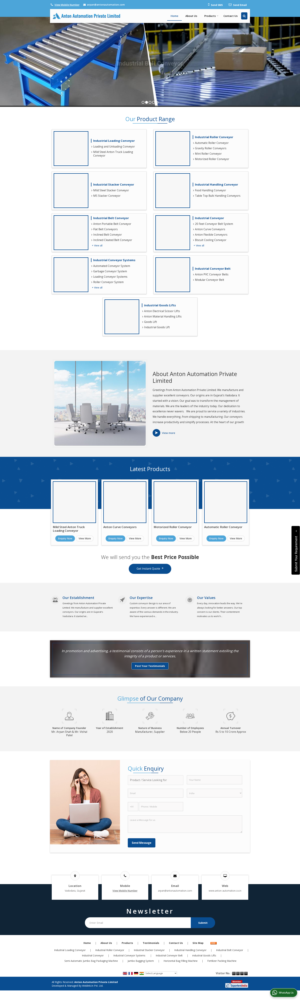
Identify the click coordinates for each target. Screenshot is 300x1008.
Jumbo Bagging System (141, 960)
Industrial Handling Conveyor (216, 184)
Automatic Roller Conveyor (212, 143)
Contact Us (230, 16)
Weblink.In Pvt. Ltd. (92, 985)
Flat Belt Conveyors (105, 229)
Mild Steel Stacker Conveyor (111, 190)
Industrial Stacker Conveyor (113, 184)
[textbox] (155, 780)
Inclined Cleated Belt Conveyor (112, 240)
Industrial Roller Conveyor (214, 137)
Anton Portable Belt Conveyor (112, 224)
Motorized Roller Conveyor (212, 159)
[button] (67, 4)
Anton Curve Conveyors (210, 229)
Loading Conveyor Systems (110, 277)
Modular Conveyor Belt (209, 280)
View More (85, 538)
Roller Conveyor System (108, 282)
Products (210, 16)
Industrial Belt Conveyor (111, 218)
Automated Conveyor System (111, 266)
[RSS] (213, 943)
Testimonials (151, 943)
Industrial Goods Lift (157, 327)
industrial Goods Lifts (160, 305)
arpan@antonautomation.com (106, 4)
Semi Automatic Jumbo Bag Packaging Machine (91, 960)
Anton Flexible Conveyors (211, 234)
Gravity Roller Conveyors (210, 148)
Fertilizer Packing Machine (221, 960)
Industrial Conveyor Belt (213, 269)
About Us (191, 16)
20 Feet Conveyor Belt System (214, 224)
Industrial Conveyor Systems (114, 260)
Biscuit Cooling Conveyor (210, 240)
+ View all (97, 245)
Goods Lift (150, 322)
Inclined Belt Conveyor (107, 234)
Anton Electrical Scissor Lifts (162, 311)
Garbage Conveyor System (110, 271)
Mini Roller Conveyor (208, 154)
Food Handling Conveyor (210, 190)
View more (168, 433)
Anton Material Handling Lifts (163, 316)
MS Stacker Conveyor (106, 196)
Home (174, 16)
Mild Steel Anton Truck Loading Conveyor (113, 153)
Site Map (198, 943)
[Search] (244, 15)
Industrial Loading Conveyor (114, 141)
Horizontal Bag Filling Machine (181, 960)
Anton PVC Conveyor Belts (211, 274)
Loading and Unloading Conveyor (114, 146)
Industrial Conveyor (209, 218)
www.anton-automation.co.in (225, 890)
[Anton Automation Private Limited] (86, 16)
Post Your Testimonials (150, 666)
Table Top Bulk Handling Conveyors (217, 196)
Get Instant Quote (148, 568)
